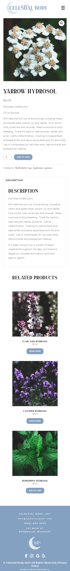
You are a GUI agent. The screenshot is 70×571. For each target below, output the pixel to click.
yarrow (48, 168)
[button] (61, 23)
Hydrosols (20, 167)
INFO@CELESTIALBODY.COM (35, 519)
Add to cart (23, 157)
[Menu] (63, 8)
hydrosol (38, 168)
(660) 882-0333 (35, 523)
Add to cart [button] (35, 490)
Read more (35, 351)
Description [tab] (14, 180)
